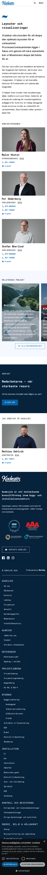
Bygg (22, 158)
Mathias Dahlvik (13, 451)
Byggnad (6, 694)
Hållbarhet (8, 590)
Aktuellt (8, 609)
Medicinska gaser (11, 772)
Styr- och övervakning (14, 782)
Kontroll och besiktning (18, 802)
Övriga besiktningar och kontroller (20, 817)
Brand (6, 732)
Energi (7, 829)
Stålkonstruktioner (14, 713)
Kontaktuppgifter (11, 614)
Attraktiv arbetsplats (14, 645)
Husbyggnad (10, 704)
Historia (8, 595)
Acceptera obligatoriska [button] (32, 864)
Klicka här (10, 402)
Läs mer (4, 854)
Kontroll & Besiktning (14, 737)
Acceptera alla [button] (10, 864)
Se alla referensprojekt (30, 346)
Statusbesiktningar (12, 812)
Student (7, 640)
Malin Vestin (10, 154)
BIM (5, 728)
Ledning (7, 600)
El (5, 754)
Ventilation (9, 763)
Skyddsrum (8, 742)
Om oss (7, 586)
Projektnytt (9, 605)
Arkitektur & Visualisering (16, 723)
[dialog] (23, 857)
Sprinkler (8, 786)
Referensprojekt (11, 657)
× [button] (44, 841)
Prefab (9, 718)
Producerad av (35, 570)
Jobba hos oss (10, 635)
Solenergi (8, 796)
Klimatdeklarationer (13, 838)
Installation (10, 748)
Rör (5, 758)
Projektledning (11, 668)
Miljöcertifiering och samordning (19, 834)
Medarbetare (9, 619)
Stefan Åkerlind (13, 246)
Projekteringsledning (13, 678)
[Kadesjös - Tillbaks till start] (8, 3)
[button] (23, 870)
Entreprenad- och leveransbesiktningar (22, 808)
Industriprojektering (15, 709)
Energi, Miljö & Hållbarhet (20, 824)
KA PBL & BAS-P (11, 687)
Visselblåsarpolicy (12, 623)
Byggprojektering (11, 699)
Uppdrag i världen (12, 661)
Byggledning (9, 683)
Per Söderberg (11, 198)
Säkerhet (8, 768)
